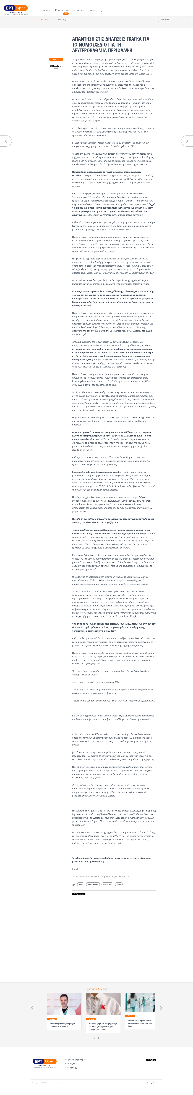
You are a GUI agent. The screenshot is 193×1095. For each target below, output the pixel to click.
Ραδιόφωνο (62, 11)
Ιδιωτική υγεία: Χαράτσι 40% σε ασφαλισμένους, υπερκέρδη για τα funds (140, 1023)
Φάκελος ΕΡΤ (70, 1063)
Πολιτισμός (95, 10)
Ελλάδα (44, 19)
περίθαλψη (107, 884)
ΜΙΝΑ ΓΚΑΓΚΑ (93, 884)
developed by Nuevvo (154, 1083)
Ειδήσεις (46, 10)
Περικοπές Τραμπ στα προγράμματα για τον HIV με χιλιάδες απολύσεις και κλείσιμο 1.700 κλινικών (103, 1026)
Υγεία (119, 884)
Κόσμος (62, 19)
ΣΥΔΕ (81, 884)
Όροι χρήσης (71, 1067)
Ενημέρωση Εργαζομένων (76, 1059)
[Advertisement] (114, 935)
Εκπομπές (78, 10)
